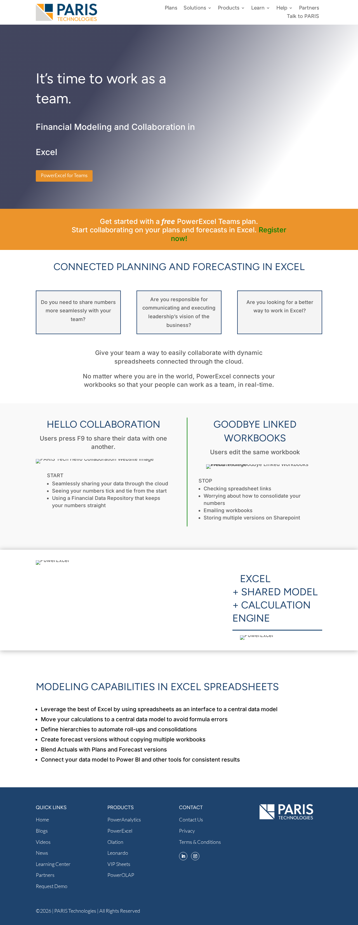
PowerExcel (119, 831)
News (42, 853)
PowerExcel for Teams (64, 176)
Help (281, 8)
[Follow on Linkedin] (183, 856)
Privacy (187, 831)
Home (42, 819)
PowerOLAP (120, 875)
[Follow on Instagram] (195, 856)
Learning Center (53, 864)
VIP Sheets (118, 864)
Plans (171, 8)
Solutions (194, 8)
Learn (258, 8)
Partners (309, 8)
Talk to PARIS (303, 16)
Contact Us (191, 819)
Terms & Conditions (200, 842)
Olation (115, 842)
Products (228, 8)
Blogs (42, 831)
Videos (43, 842)
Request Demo (51, 886)
